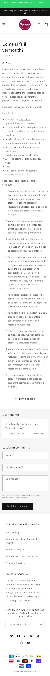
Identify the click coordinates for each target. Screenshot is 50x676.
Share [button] (8, 63)
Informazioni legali (15, 549)
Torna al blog (27, 398)
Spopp (22, 671)
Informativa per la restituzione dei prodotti (22, 541)
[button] (3, 24)
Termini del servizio (15, 563)
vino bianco (24, 119)
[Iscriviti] (41, 624)
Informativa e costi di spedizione (21, 556)
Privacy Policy (12, 532)
